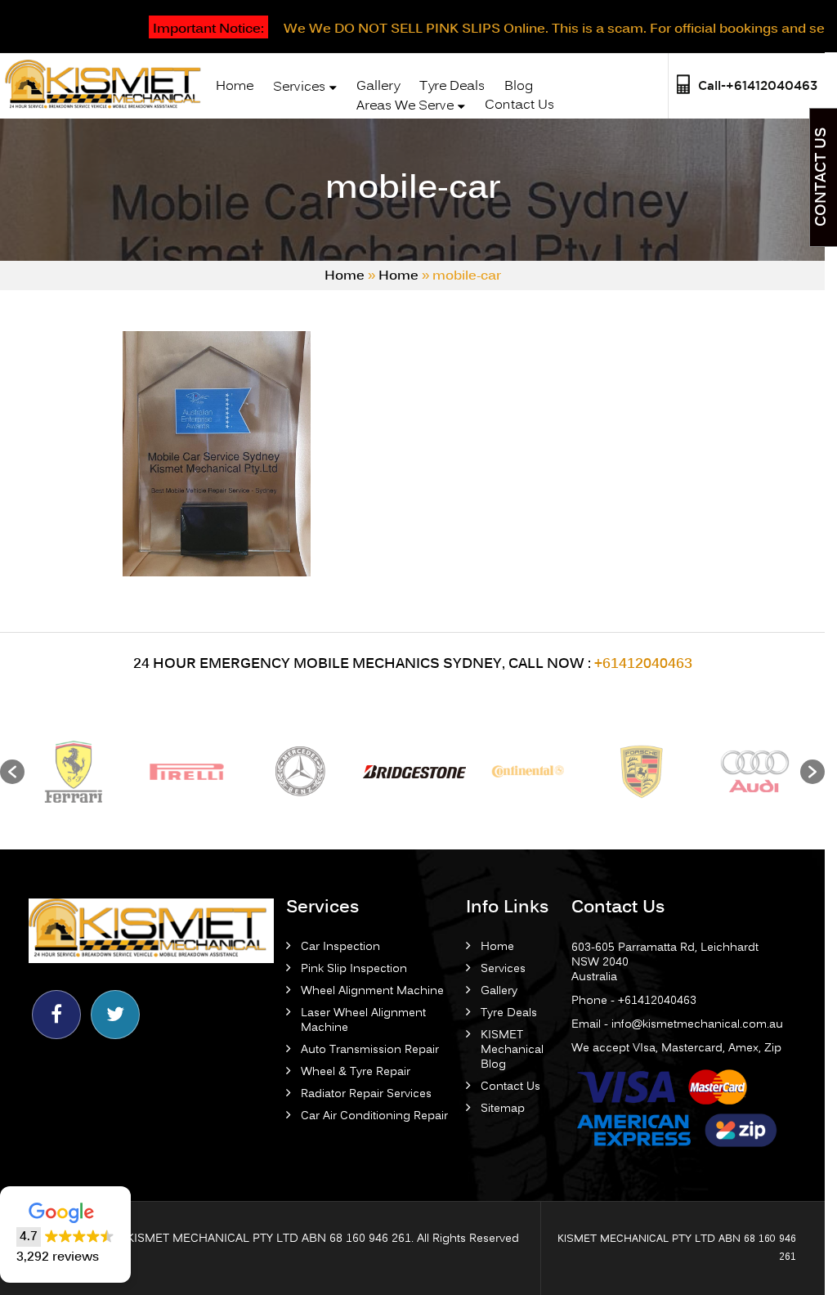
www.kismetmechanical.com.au (138, 587)
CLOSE (502, 18)
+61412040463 (313, 587)
